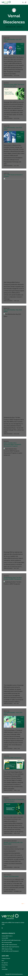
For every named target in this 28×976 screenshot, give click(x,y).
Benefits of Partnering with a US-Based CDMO (13, 843)
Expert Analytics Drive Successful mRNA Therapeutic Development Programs (12, 444)
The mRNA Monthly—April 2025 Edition (13, 713)
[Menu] (25, 2)
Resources (6, 83)
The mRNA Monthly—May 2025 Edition (13, 310)
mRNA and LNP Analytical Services (9, 944)
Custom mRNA (5, 938)
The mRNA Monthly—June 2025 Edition (13, 128)
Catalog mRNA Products (7, 936)
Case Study (6, 173)
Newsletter (6, 38)
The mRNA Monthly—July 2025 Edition (13, 40)
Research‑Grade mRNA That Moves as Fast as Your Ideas (14, 85)
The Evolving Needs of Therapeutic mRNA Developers (14, 800)
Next (23, 903)
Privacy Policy (5, 965)
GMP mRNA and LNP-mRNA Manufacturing (11, 940)
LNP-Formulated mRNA (7, 942)
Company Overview (6, 958)
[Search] (22, 2)
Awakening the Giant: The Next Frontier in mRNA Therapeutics (13, 578)
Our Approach (5, 962)
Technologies (5, 969)
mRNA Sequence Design (7, 949)
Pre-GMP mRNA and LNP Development (10, 951)
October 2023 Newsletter (11, 876)
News (3, 960)
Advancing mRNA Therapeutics (13, 757)
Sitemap (3, 967)
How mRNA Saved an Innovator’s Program (13, 175)
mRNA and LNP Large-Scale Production (10, 946)
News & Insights (7, 840)
